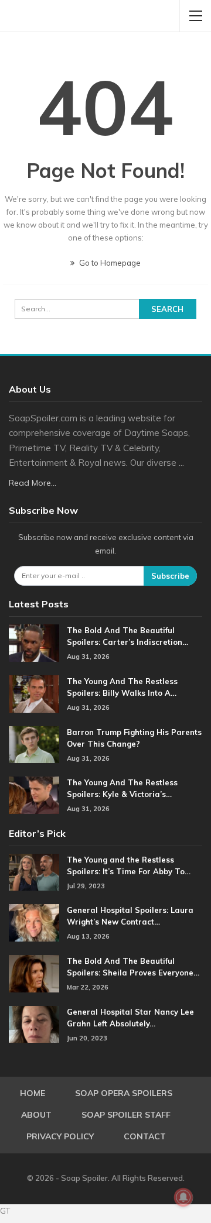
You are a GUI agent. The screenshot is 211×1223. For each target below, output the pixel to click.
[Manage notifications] (183, 1197)
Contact (145, 1136)
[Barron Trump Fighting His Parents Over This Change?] (34, 745)
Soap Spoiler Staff (126, 1114)
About (36, 1114)
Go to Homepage (109, 262)
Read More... (32, 482)
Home (32, 1093)
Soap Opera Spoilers (123, 1093)
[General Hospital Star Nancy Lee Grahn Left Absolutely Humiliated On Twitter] (34, 1024)
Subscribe (170, 575)
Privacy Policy (60, 1136)
